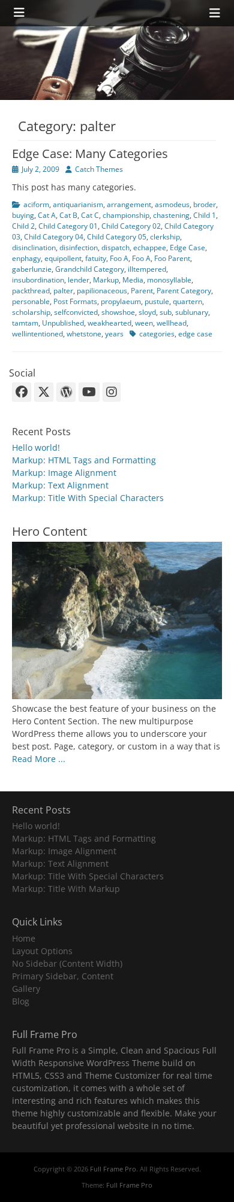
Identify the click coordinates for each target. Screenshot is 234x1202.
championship (126, 215)
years (114, 334)
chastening (171, 215)
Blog (20, 1001)
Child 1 (204, 215)
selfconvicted (76, 312)
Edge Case (187, 247)
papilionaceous (102, 291)
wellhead (172, 323)
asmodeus (172, 204)
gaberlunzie (32, 269)
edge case (195, 334)
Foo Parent (172, 258)
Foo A (119, 258)
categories (157, 334)
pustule (157, 301)
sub (166, 312)
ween (144, 323)
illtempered (147, 269)
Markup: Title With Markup (66, 888)
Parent (142, 291)
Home (23, 938)
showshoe (118, 312)
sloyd (147, 312)
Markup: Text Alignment (60, 485)
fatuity (95, 258)
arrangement (129, 204)
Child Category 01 (68, 226)
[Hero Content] (117, 696)
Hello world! (36, 447)
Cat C (90, 215)
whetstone (84, 334)
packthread (31, 291)
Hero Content (49, 531)
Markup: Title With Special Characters (88, 497)
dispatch (115, 247)
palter (63, 291)
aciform (36, 204)
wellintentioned (37, 334)
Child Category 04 (53, 237)
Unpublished (63, 323)
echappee (149, 247)
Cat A (47, 215)
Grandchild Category (89, 269)
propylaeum (121, 301)
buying (23, 215)
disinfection (78, 247)
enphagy (26, 258)
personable (31, 301)
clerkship (165, 237)
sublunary (191, 312)
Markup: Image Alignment (64, 472)
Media (132, 280)
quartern (187, 301)
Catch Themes (99, 169)
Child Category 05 (116, 237)
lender (78, 280)
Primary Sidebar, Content (62, 976)
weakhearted (109, 323)
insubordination (38, 280)
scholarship (31, 312)
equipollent (63, 258)
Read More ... (38, 758)
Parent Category (184, 291)
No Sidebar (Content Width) (67, 963)
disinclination (34, 247)
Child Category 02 (131, 226)
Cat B (68, 215)
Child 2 (23, 226)
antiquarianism (78, 204)
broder (204, 204)
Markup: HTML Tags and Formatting (84, 460)
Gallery (26, 988)
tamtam (25, 323)
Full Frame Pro (113, 1168)
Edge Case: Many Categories (90, 153)
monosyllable (169, 280)
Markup (106, 280)
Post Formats (75, 301)
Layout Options (42, 951)
